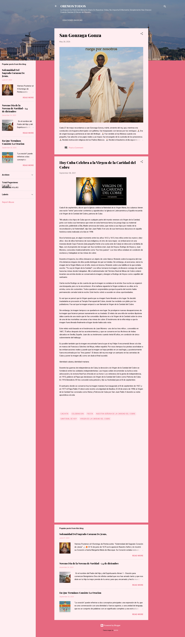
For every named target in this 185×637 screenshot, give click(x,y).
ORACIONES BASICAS (72, 20)
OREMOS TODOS (73, 6)
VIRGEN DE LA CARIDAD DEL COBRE (95, 419)
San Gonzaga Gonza (80, 35)
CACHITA (64, 414)
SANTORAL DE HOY (69, 419)
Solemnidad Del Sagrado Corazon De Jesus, (83, 534)
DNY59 (116, 630)
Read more (137, 556)
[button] (141, 34)
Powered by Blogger (111, 625)
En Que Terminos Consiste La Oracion (80, 592)
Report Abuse (8, 202)
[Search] (164, 7)
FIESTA (90, 414)
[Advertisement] (158, 66)
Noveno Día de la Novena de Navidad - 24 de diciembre (89, 563)
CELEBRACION (78, 414)
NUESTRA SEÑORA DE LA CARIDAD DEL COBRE (115, 414)
